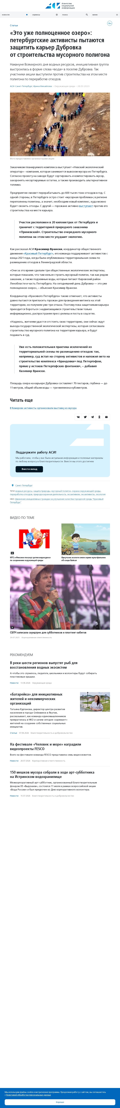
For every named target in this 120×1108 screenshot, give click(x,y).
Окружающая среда (64, 86)
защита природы (41, 491)
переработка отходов (21, 494)
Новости (14, 683)
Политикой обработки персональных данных (28, 1095)
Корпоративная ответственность (37, 637)
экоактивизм (73, 494)
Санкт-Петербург (24, 485)
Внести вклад (29, 469)
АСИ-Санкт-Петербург (21, 86)
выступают (86, 205)
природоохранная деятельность (49, 494)
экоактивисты (88, 494)
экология (100, 494)
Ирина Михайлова (42, 86)
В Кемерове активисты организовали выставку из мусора (43, 408)
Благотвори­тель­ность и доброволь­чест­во (52, 733)
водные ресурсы (23, 491)
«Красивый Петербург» (38, 253)
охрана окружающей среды (86, 491)
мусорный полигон (61, 491)
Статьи (14, 25)
